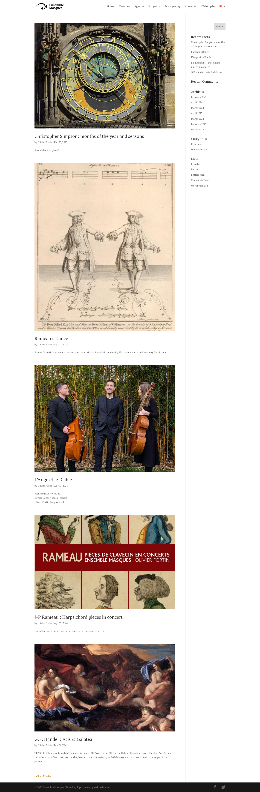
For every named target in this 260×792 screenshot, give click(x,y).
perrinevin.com (101, 787)
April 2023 (196, 113)
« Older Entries (42, 776)
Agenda (139, 6)
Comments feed (200, 180)
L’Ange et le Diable (53, 479)
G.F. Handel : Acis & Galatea (63, 739)
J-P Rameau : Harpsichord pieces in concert (78, 617)
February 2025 (198, 97)
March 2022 (197, 118)
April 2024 (196, 102)
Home (110, 6)
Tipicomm (83, 787)
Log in (194, 169)
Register (195, 164)
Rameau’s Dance (51, 338)
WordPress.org (199, 185)
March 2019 (197, 129)
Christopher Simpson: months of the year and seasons (89, 136)
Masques (124, 6)
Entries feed (197, 174)
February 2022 (198, 124)
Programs (154, 6)
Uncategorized (199, 149)
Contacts (190, 6)
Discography (172, 6)
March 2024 (197, 107)
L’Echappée (208, 6)
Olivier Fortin (45, 142)
